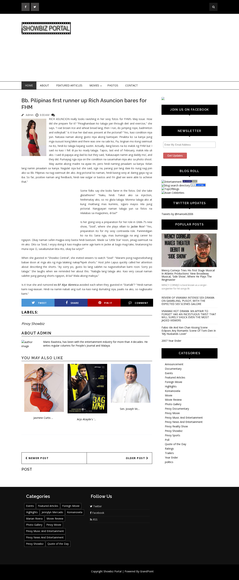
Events (169, 373)
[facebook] (25, 7)
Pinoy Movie (172, 413)
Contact (131, 85)
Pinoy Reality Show (176, 426)
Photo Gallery (173, 404)
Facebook (97, 512)
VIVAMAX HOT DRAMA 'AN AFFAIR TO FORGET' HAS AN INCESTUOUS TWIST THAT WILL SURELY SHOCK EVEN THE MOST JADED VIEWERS (189, 315)
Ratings (169, 448)
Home (29, 85)
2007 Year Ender (171, 340)
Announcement (174, 364)
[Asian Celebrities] (173, 192)
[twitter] (35, 7)
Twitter (97, 506)
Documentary (173, 368)
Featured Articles (69, 85)
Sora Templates (130, 575)
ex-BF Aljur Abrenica (66, 284)
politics (169, 462)
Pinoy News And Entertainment (184, 422)
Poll (167, 440)
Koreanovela (172, 391)
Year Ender (171, 457)
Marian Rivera (34, 518)
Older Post (136, 458)
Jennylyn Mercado (52, 512)
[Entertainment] (172, 181)
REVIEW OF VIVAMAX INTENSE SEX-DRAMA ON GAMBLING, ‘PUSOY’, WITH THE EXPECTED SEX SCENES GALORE (188, 301)
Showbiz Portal (112, 571)
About (44, 85)
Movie (168, 395)
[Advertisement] (150, 48)
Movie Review (173, 399)
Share (75, 303)
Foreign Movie (173, 382)
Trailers (169, 453)
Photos (112, 85)
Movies (94, 85)
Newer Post (38, 458)
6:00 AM (44, 115)
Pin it (108, 303)
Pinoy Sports (172, 435)
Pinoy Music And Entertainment (184, 417)
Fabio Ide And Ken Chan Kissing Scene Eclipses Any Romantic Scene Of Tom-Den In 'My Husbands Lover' (189, 331)
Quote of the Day (175, 444)
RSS (94, 519)
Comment (141, 303)
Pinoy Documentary (177, 408)
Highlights (171, 386)
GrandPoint (147, 571)
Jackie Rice (137, 226)
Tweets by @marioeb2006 (177, 214)
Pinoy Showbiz (32, 323)
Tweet (42, 303)
